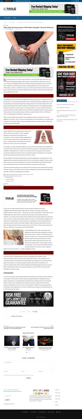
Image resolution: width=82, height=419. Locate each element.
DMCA (56, 401)
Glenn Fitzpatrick (10, 29)
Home (5, 22)
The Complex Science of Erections (28, 348)
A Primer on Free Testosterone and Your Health (12, 348)
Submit (7, 399)
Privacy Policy (57, 395)
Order (14, 17)
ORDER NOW (6, 183)
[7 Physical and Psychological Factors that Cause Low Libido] (45, 341)
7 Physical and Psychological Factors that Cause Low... (45, 348)
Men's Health (12, 22)
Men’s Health (7, 17)
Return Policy (57, 398)
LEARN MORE (6, 307)
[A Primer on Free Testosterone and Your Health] (12, 341)
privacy (6, 403)
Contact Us (57, 389)
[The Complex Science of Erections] (28, 341)
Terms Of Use (57, 392)
